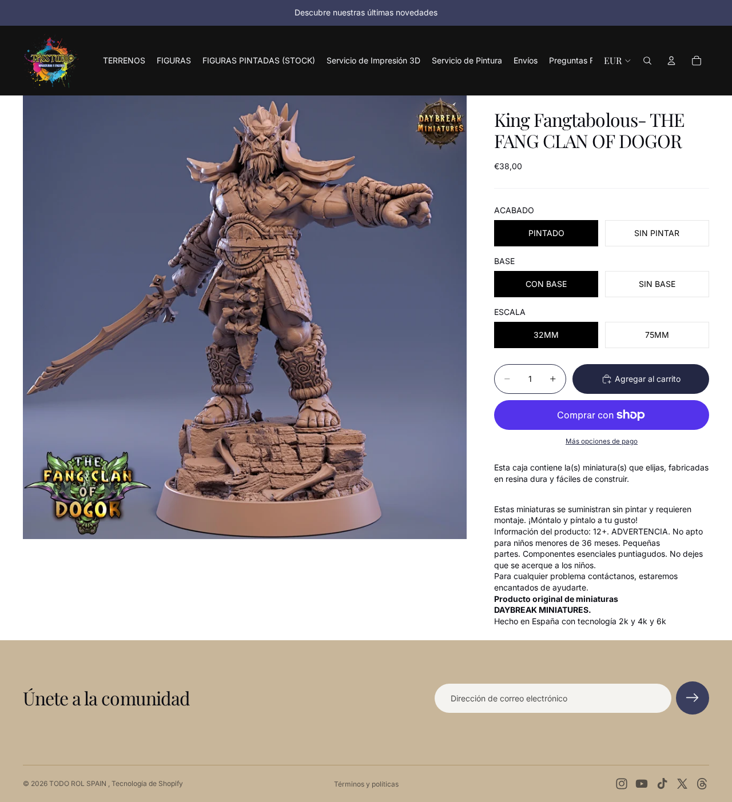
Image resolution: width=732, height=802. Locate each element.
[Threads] (702, 784)
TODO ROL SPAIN (78, 783)
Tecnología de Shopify (147, 783)
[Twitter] (682, 784)
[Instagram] (621, 784)
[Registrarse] (692, 698)
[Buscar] (647, 60)
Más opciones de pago (602, 441)
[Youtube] (642, 784)
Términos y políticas (366, 784)
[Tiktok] (662, 784)
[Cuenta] (671, 60)
